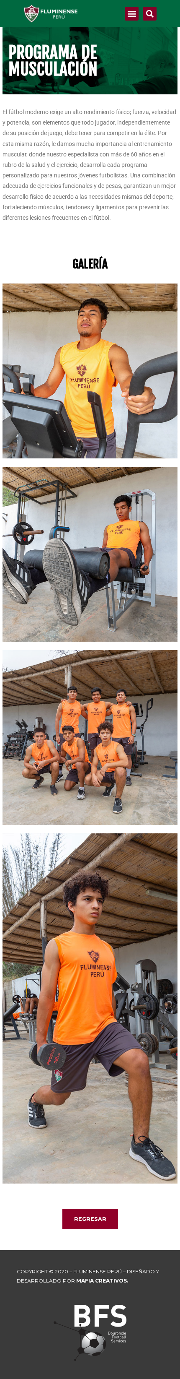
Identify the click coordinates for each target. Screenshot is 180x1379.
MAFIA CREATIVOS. (102, 1281)
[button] (132, 14)
